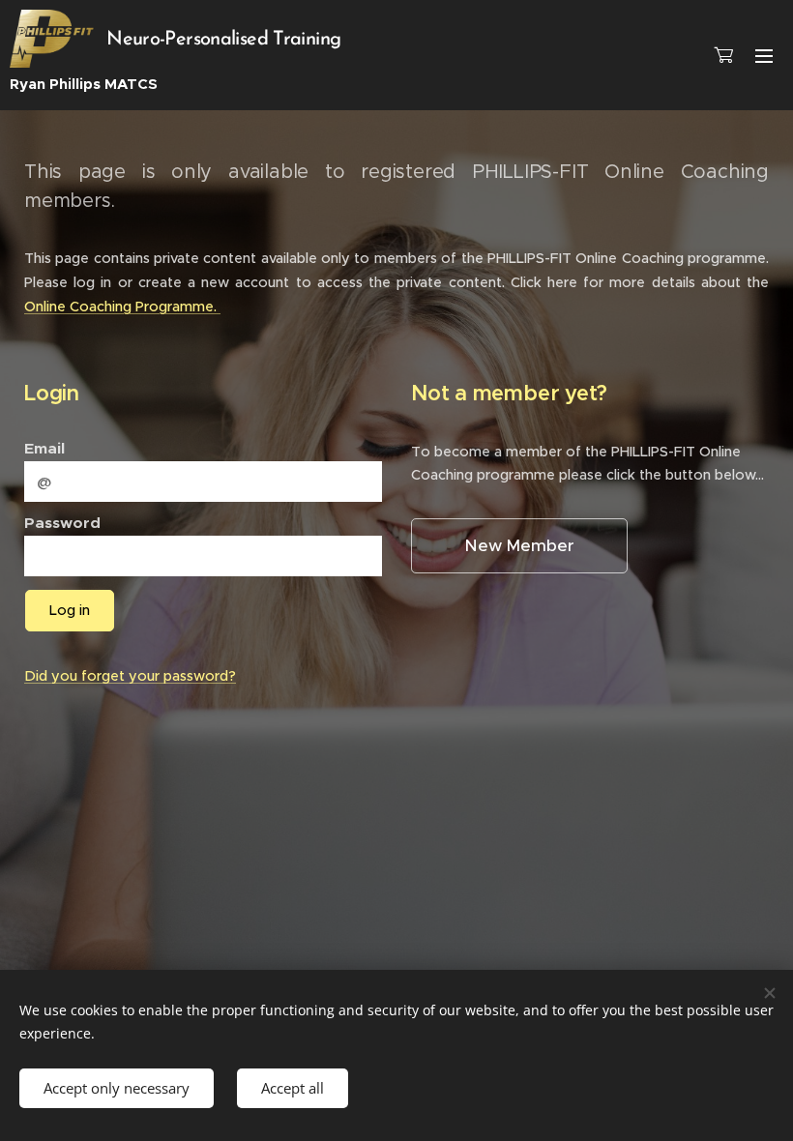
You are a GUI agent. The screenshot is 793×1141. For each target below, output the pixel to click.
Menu (764, 55)
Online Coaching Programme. (122, 306)
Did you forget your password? (130, 676)
